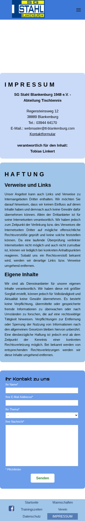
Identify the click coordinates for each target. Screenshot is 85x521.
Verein (62, 509)
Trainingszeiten (31, 509)
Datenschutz (32, 516)
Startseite (31, 502)
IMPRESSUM (63, 516)
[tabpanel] (42, 117)
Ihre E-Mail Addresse (19, 397)
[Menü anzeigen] (78, 10)
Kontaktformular (43, 134)
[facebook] (11, 508)
